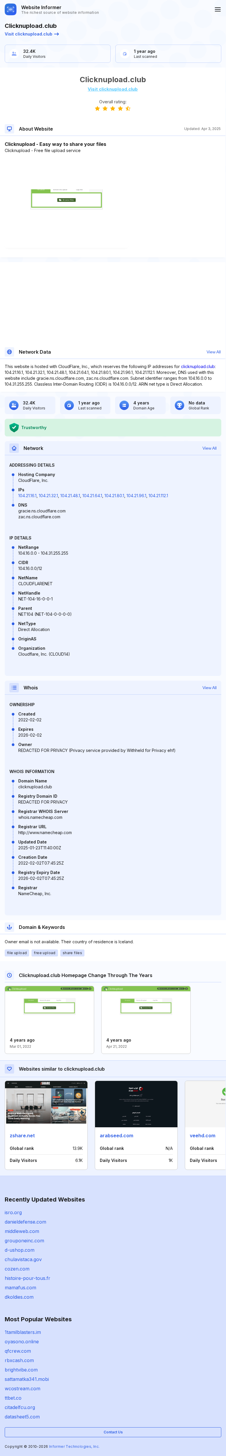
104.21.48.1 (70, 495)
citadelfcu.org (20, 1407)
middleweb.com (22, 1231)
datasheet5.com (22, 1417)
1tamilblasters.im (23, 1332)
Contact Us (113, 1432)
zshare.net (22, 1135)
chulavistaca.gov (23, 1259)
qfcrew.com (18, 1351)
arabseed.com (116, 1135)
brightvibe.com (21, 1370)
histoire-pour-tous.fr (27, 1278)
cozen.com (17, 1269)
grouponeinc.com (24, 1241)
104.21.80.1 (114, 495)
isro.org (13, 1212)
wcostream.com (22, 1388)
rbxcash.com (19, 1360)
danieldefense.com (25, 1222)
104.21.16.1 (27, 495)
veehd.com (202, 1135)
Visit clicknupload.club (28, 33)
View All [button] (214, 352)
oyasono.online (22, 1341)
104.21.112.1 (158, 495)
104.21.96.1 (136, 495)
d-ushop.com (19, 1250)
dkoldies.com (19, 1297)
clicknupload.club (198, 366)
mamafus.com (20, 1287)
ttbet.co (13, 1398)
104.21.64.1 (92, 495)
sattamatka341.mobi (27, 1379)
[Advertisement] (113, 171)
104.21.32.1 (48, 495)
